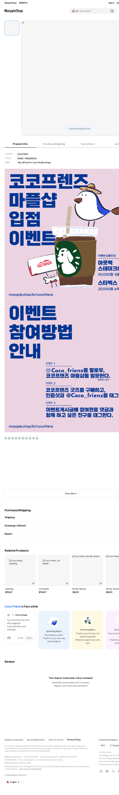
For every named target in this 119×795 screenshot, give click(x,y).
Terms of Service (56, 740)
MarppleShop (11, 3)
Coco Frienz (22, 154)
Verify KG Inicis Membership (30, 769)
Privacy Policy (74, 740)
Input (29, 638)
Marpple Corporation (14, 740)
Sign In (111, 3)
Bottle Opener (79, 589)
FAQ (103, 745)
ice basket (44, 589)
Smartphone (30, 158)
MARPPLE (23, 3)
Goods (20, 158)
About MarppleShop (36, 740)
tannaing (9, 589)
